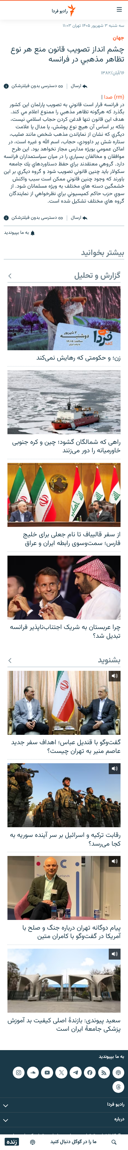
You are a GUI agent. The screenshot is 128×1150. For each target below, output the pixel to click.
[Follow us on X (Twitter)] (61, 1073)
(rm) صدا (114, 97)
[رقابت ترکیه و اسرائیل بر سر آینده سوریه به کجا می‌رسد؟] (64, 795)
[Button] (79, 86)
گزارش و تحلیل (97, 276)
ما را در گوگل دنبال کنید (73, 1142)
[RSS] (104, 1073)
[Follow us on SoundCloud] (33, 1073)
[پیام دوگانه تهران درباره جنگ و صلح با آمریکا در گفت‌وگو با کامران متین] (64, 888)
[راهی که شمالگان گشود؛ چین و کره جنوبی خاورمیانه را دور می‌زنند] (64, 402)
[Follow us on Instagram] (19, 1073)
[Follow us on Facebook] (90, 1073)
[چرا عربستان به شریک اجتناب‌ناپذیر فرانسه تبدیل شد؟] (64, 588)
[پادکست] (32, 1142)
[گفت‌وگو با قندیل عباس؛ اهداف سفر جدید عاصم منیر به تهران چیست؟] (64, 703)
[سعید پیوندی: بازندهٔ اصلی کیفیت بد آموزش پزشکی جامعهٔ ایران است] (64, 981)
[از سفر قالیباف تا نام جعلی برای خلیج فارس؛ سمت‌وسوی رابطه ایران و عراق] (64, 495)
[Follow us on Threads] (118, 1087)
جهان (118, 38)
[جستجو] (114, 1142)
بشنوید (109, 661)
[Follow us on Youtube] (47, 1073)
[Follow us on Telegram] (75, 1073)
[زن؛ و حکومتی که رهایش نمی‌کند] (64, 318)
